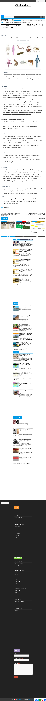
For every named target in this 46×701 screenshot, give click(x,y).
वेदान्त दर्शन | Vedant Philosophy (25, 448)
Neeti (16, 583)
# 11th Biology (6, 207)
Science (16, 603)
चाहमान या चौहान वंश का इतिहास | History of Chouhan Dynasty (24, 364)
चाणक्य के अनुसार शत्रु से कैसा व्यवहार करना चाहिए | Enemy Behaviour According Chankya (25, 250)
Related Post (4, 218)
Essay (16, 519)
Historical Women (18, 574)
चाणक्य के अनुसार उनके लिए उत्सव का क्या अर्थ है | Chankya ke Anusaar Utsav (25, 260)
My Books (17, 535)
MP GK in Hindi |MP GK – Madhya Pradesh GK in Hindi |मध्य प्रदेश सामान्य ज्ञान (25, 457)
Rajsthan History (18, 599)
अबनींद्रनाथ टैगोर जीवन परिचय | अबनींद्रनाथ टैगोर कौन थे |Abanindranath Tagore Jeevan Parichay (25, 431)
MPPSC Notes (17, 581)
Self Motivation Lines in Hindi (25, 241)
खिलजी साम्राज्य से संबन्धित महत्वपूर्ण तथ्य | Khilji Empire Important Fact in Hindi (25, 383)
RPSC (16, 592)
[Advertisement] (23, 11)
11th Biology (7, 22)
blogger (8, 236)
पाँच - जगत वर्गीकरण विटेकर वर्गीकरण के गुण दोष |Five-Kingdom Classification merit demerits (37, 231)
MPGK (16, 531)
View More (43, 218)
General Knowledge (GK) (20, 524)
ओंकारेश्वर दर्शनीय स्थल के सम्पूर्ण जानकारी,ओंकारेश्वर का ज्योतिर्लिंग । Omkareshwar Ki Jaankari (25, 317)
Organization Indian (19, 585)
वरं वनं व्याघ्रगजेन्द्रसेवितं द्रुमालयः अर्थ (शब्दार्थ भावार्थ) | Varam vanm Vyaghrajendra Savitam (25, 279)
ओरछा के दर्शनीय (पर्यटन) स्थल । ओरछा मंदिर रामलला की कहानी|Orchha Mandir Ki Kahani (25, 307)
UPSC (16, 612)
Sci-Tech (16, 537)
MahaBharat (17, 533)
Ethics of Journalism (19, 565)
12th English (17, 515)
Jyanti (16, 528)
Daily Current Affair (19, 517)
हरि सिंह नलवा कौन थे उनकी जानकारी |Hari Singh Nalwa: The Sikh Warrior (25, 440)
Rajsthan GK (17, 594)
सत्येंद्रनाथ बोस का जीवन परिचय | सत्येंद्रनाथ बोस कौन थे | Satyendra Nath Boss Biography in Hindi (25, 421)
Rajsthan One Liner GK (20, 601)
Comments (29, 239)
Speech (16, 606)
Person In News (18, 590)
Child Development (9, 20)
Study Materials (18, 608)
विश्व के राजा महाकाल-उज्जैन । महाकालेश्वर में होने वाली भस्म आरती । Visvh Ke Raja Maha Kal (25, 325)
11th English (17, 513)
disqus (22, 236)
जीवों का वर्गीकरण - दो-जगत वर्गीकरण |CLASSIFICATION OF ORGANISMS (22, 231)
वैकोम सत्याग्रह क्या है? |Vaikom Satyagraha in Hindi (24, 355)
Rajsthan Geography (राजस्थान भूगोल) (22, 597)
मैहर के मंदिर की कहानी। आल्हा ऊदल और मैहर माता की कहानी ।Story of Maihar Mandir (25, 334)
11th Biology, (9, 29)
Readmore (26, 246)
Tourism (16, 610)
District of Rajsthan (19, 563)
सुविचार (16, 239)
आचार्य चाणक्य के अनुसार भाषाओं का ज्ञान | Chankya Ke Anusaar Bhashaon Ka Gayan (25, 270)
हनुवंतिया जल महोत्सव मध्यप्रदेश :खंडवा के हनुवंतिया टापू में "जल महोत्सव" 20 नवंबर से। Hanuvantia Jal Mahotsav (25, 344)
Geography (17, 572)
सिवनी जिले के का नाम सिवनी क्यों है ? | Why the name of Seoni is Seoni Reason (25, 373)
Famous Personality (19, 522)
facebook (37, 236)
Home (2, 22)
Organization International (21, 588)
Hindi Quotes (17, 526)
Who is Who (17, 615)
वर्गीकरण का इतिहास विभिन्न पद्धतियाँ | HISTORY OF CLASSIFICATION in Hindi (8, 231)
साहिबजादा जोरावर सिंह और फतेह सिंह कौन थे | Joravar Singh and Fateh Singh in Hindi (25, 392)
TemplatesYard (19, 699)
